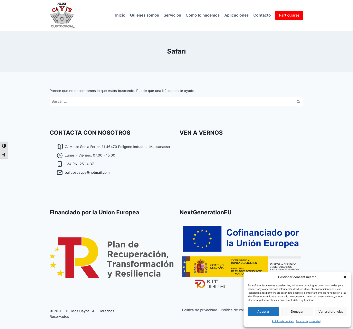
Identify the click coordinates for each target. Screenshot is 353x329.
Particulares (289, 15)
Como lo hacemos (203, 15)
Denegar (297, 311)
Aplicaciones (236, 15)
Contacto (262, 15)
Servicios (172, 15)
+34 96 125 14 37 (79, 164)
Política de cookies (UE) (240, 310)
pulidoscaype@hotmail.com (87, 172)
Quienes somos (144, 15)
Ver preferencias (330, 311)
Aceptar (263, 311)
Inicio (120, 15)
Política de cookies (283, 321)
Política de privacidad (308, 321)
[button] (345, 277)
